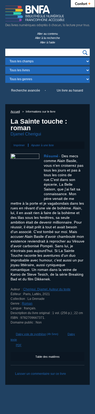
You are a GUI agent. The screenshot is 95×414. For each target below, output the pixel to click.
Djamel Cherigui (26, 134)
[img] (85, 52)
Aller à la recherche (47, 37)
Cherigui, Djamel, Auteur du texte (46, 289)
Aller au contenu (47, 33)
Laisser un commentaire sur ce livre (40, 374)
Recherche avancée (25, 90)
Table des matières (47, 356)
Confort (83, 3)
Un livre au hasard (70, 90)
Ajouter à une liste (42, 145)
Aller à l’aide (47, 42)
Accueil (15, 111)
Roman (27, 303)
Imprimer (19, 145)
